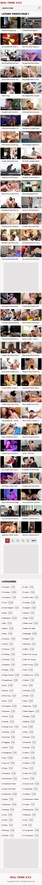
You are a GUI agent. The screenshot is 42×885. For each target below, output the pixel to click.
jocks (7, 820)
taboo (29, 752)
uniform (30, 794)
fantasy (9, 732)
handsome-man (9, 784)
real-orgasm (31, 711)
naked (29, 638)
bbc (7, 623)
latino (29, 592)
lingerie (30, 607)
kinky (7, 825)
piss (28, 685)
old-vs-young (30, 660)
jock (7, 814)
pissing (29, 690)
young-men (31, 835)
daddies (9, 664)
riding (29, 721)
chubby (9, 654)
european (9, 706)
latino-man (31, 597)
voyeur (29, 804)
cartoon (9, 638)
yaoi (28, 820)
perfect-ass (31, 675)
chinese (8, 649)
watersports (31, 809)
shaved (29, 737)
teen (28, 768)
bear (7, 633)
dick (7, 685)
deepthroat (10, 680)
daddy (8, 669)
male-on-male (29, 629)
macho (29, 612)
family (8, 721)
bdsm (8, 628)
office (29, 649)
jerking (8, 809)
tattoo (29, 757)
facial (8, 716)
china (8, 644)
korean (8, 835)
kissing (8, 830)
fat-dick (9, 737)
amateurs (9, 597)
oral (28, 669)
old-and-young (30, 655)
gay (8, 757)
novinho (29, 644)
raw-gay (30, 706)
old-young (31, 664)
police (28, 695)
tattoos (29, 763)
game (8, 747)
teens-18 (30, 773)
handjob (9, 773)
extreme (9, 711)
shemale (30, 742)
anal (8, 602)
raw (28, 700)
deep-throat (11, 675)
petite (29, 680)
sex (28, 726)
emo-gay (9, 695)
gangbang (9, 752)
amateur (9, 592)
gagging (8, 742)
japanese (9, 804)
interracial (10, 794)
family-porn (10, 726)
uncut (29, 778)
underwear (30, 788)
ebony (8, 690)
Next (34, 540)
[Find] (39, 8)
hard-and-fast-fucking (9, 789)
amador (9, 587)
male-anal (31, 623)
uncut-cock (31, 783)
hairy (8, 768)
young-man (31, 830)
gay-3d (8, 763)
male (28, 618)
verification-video (31, 800)
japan (8, 799)
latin (28, 587)
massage (30, 633)
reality (29, 716)
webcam (29, 814)
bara (7, 612)
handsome (10, 778)
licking (29, 602)
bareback (10, 618)
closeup (8, 659)
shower (29, 747)
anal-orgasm (10, 607)
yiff (28, 825)
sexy (28, 732)
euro (7, 700)
